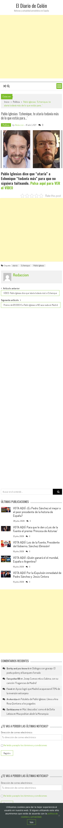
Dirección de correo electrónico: (17, 732)
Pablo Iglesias (38, 265)
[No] (59, 815)
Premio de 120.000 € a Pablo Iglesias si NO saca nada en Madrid (31, 305)
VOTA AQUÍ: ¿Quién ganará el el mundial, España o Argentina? (35, 559)
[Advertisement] (31, 46)
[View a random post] (4, 86)
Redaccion (19, 125)
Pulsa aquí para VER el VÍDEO (30, 185)
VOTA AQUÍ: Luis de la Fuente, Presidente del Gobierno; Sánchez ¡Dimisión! (36, 544)
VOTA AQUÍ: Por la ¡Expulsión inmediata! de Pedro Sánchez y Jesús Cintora (37, 574)
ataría (15, 265)
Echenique (25, 265)
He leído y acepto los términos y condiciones (25, 745)
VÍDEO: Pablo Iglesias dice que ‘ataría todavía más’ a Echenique (30, 293)
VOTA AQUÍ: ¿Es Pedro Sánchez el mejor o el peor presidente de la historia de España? (37, 511)
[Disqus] (31, 354)
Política (16, 101)
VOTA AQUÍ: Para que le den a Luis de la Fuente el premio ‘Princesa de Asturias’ (35, 529)
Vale (31, 822)
